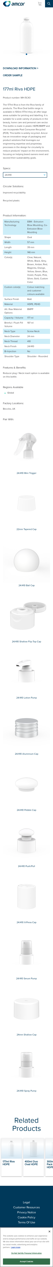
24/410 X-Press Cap (26, 922)
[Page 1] (26, 54)
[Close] (49, 1231)
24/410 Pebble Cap (26, 810)
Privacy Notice (26, 1212)
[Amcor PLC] (14, 3)
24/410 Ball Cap (27, 585)
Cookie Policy (26, 1217)
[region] (26, 1247)
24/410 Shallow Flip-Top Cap (26, 641)
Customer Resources (26, 1207)
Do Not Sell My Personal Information (26, 1253)
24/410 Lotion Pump (26, 697)
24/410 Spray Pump (26, 1090)
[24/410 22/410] (26, 175)
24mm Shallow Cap (27, 1034)
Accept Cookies (26, 1261)
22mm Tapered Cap (26, 529)
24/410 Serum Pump (26, 978)
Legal (26, 1202)
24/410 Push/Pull (26, 866)
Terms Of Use (26, 1222)
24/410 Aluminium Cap (26, 754)
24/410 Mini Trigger (26, 473)
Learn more (15, 1247)
